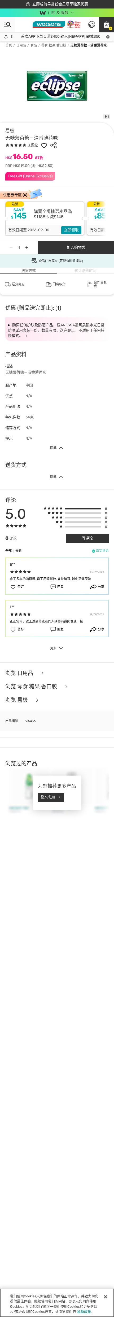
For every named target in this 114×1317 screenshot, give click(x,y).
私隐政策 (84, 1312)
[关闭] (105, 1297)
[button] (106, 24)
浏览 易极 (17, 700)
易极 (9, 130)
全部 (8, 551)
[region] (57, 1302)
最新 (18, 551)
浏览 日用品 (19, 673)
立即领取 (71, 230)
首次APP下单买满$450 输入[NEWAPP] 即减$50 (57, 36)
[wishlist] (44, 145)
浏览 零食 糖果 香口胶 (31, 686)
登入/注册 (48, 797)
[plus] (27, 247)
